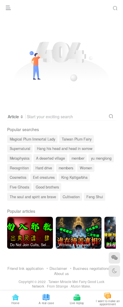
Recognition (19, 167)
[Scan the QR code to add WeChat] (114, 258)
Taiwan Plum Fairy (77, 139)
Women (86, 167)
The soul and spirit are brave (33, 196)
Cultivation (71, 196)
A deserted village (50, 158)
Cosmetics (18, 177)
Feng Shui (94, 196)
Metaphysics (19, 158)
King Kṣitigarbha (74, 177)
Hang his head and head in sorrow (64, 148)
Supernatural (20, 148)
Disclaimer (58, 268)
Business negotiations (91, 268)
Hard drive (43, 167)
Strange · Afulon (68, 286)
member (78, 158)
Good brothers (47, 187)
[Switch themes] (114, 271)
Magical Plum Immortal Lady (32, 139)
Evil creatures (44, 177)
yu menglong (101, 158)
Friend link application (25, 268)
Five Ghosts (19, 187)
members (66, 167)
